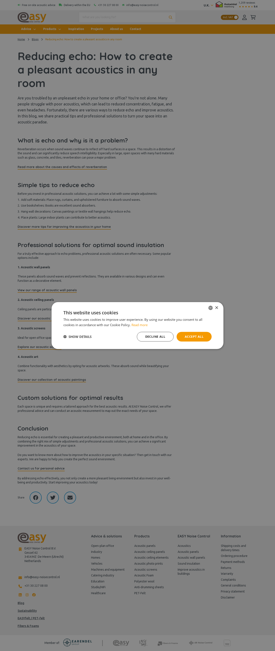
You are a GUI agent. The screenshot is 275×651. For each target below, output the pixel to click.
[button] (77, 336)
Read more (139, 325)
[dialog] (137, 325)
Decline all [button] (155, 336)
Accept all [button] (194, 336)
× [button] (216, 307)
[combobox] (210, 308)
